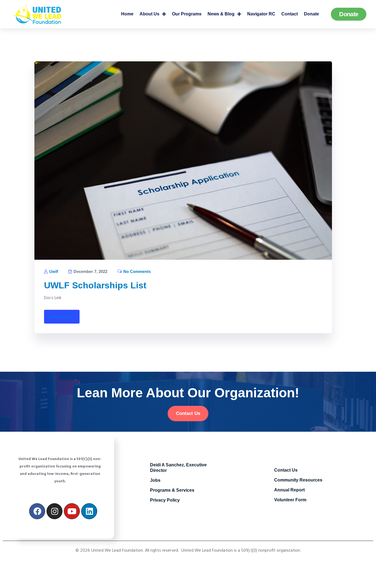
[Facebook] (37, 511)
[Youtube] (72, 511)
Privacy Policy (165, 500)
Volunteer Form (290, 499)
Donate (311, 14)
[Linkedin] (89, 511)
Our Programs (186, 14)
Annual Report (289, 490)
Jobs (155, 480)
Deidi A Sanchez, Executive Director (178, 468)
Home (127, 14)
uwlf (53, 271)
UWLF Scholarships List (95, 285)
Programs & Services (172, 490)
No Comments (136, 271)
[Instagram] (54, 511)
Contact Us (286, 470)
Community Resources (298, 480)
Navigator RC (261, 14)
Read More (62, 316)
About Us (149, 14)
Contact (289, 14)
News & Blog (221, 14)
